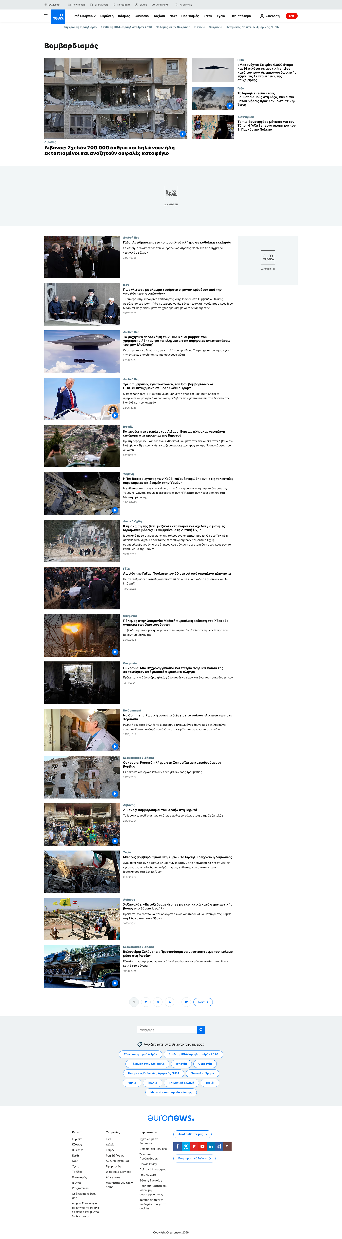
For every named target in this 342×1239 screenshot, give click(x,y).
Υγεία (221, 16)
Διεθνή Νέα (246, 116)
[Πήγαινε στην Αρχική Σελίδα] (58, 16)
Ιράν (126, 284)
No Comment (132, 710)
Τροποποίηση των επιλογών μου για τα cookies (153, 1204)
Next (173, 16)
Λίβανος (50, 141)
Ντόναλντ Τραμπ (202, 1073)
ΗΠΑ (241, 59)
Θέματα (77, 1132)
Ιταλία (132, 1082)
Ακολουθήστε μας (118, 1160)
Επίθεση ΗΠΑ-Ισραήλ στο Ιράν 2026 (126, 27)
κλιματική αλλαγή (181, 1082)
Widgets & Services (118, 1171)
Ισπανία (199, 27)
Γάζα (241, 88)
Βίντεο (76, 1182)
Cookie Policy (148, 1164)
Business (141, 16)
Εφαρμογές (113, 1166)
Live (291, 15)
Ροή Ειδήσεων (85, 16)
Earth (208, 16)
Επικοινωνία (148, 1174)
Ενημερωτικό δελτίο (192, 1158)
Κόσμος (124, 16)
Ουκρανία (215, 27)
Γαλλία (152, 1082)
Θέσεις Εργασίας (151, 1180)
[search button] (176, 5)
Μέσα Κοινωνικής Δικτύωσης (171, 1092)
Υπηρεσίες (113, 1132)
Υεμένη (128, 474)
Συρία (127, 852)
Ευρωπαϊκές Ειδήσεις (138, 757)
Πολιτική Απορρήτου (153, 1169)
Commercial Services (153, 1148)
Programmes (80, 1188)
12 (186, 1001)
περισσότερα (148, 1132)
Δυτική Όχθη (132, 521)
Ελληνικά (53, 4)
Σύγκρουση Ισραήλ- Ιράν (80, 27)
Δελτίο (110, 1144)
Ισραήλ (128, 426)
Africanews (113, 1177)
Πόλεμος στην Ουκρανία (173, 27)
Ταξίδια (159, 16)
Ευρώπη (106, 16)
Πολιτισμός (190, 16)
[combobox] (196, 5)
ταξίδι (210, 1082)
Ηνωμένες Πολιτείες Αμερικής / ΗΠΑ (252, 27)
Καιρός (110, 1150)
